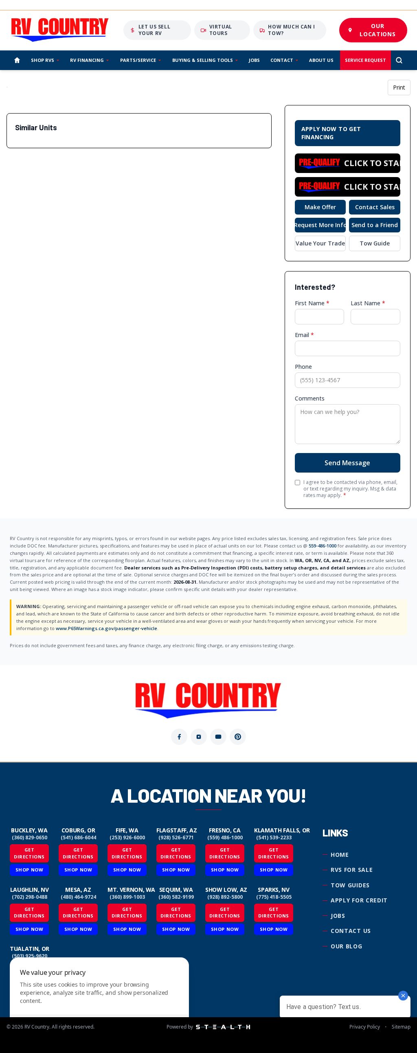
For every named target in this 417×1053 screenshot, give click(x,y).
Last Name (368, 303)
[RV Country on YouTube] (218, 737)
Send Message (347, 462)
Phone (303, 366)
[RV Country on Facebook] (179, 737)
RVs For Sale (352, 869)
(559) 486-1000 (225, 837)
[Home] (17, 60)
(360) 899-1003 (127, 897)
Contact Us (351, 931)
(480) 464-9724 (78, 897)
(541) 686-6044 (78, 837)
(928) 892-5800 (225, 897)
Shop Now (29, 870)
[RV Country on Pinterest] (238, 737)
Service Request (365, 60)
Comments (310, 398)
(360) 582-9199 (176, 897)
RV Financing (87, 60)
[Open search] (399, 60)
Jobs (254, 60)
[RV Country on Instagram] (199, 737)
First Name (312, 303)
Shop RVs (42, 60)
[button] (347, 163)
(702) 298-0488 (29, 897)
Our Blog (346, 946)
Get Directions (29, 853)
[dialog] (99, 1000)
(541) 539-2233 (274, 837)
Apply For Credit (359, 900)
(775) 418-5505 (274, 897)
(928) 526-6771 (176, 837)
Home (340, 854)
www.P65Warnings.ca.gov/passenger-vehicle (106, 628)
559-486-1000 (322, 546)
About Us (321, 60)
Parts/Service (138, 60)
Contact (281, 60)
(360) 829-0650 (29, 837)
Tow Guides (350, 885)
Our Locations (377, 30)
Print (399, 87)
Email (304, 335)
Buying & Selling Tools (202, 60)
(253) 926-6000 (127, 837)
